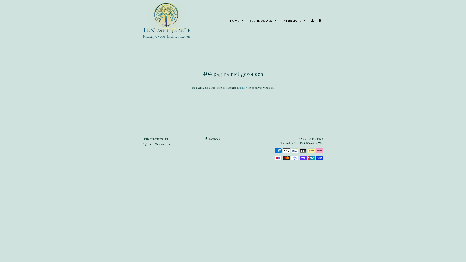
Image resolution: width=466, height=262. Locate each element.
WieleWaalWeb (314, 143)
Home (235, 21)
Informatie (293, 21)
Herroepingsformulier (155, 138)
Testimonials (261, 21)
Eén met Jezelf (315, 138)
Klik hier (242, 87)
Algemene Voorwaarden (156, 144)
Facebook (214, 138)
